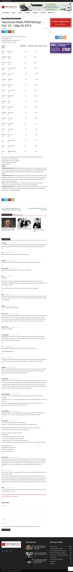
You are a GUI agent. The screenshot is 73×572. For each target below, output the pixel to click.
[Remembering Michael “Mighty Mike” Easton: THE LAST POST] (9, 223)
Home (3, 16)
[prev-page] (2, 234)
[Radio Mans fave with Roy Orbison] (40, 223)
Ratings (35, 12)
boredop (4, 28)
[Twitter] (70, 1)
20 (46, 28)
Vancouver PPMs (18, 18)
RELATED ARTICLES (6, 214)
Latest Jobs (6, 12)
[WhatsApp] (12, 31)
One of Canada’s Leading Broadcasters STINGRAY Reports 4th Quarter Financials (11, 209)
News (13, 12)
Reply (3, 248)
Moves (20, 12)
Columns (27, 12)
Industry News (12, 16)
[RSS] (68, 1)
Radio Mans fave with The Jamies (24, 228)
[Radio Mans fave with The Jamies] (24, 223)
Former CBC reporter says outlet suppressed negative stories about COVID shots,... (40, 561)
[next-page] (5, 234)
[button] (69, 12)
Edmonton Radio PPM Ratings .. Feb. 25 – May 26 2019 (37, 209)
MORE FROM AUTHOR (18, 214)
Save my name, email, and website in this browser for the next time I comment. (21, 526)
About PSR (50, 12)
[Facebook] (66, 1)
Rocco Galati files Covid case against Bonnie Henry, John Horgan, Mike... (40, 547)
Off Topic (43, 12)
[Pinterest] (9, 31)
